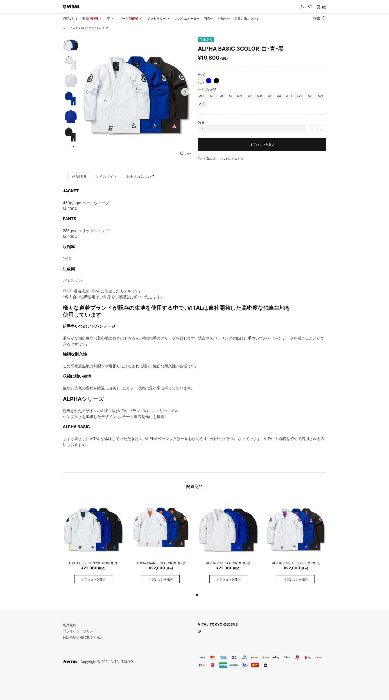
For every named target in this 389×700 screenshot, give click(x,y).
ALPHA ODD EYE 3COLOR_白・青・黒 (93, 563)
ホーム (66, 28)
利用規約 (69, 625)
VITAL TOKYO (71, 6)
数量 (201, 122)
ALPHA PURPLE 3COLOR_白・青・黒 (296, 563)
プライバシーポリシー (80, 631)
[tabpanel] (296, 544)
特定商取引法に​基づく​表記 (83, 637)
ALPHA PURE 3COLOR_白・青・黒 (228, 563)
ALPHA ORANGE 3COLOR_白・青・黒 (160, 563)
